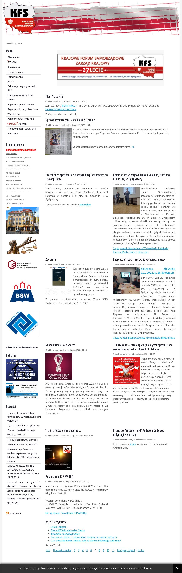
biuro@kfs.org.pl (17, 204)
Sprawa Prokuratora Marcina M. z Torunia (70, 120)
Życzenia (51, 259)
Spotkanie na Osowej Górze (65, 533)
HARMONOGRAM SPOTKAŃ (61, 109)
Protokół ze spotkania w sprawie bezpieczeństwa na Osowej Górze (77, 176)
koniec (141, 550)
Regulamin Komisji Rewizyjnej (22, 109)
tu (133, 147)
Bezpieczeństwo (15, 72)
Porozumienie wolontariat (20, 95)
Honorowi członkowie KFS (20, 118)
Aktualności (13, 57)
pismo (133, 444)
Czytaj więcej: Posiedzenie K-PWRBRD (66, 513)
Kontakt (11, 99)
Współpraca (13, 114)
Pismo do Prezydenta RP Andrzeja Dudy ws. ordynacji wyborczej (138, 432)
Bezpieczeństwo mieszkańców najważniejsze (139, 259)
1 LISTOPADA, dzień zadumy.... (63, 430)
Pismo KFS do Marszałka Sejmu (68, 530)
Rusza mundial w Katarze (60, 345)
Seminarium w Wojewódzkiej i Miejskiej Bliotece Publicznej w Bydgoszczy (141, 176)
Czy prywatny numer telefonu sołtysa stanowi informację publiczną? (86, 540)
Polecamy (12, 133)
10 (108, 550)
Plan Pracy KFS (54, 96)
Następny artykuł (126, 550)
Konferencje (13, 67)
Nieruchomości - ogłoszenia (21, 128)
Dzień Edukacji (58, 527)
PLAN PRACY (69, 105)
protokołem (85, 204)
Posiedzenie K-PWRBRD (59, 476)
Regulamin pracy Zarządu (20, 104)
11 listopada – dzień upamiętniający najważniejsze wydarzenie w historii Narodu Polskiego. (142, 347)
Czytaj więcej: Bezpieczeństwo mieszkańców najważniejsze (144, 337)
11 (113, 550)
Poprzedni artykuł (62, 550)
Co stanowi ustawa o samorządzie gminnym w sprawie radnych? (84, 537)
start (48, 550)
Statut (10, 81)
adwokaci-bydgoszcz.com (22, 346)
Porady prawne (15, 77)
